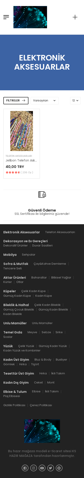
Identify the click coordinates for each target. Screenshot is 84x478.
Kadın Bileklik (12, 314)
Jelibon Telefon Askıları (23, 160)
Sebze (46, 332)
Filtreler (13, 100)
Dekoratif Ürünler (15, 246)
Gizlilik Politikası (14, 405)
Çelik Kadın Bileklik (47, 305)
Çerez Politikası (41, 405)
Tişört (35, 364)
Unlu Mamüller (42, 323)
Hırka (23, 364)
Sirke (59, 332)
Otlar (20, 282)
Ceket (38, 382)
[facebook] (25, 468)
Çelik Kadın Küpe (33, 291)
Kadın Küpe (43, 296)
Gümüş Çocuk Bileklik (18, 309)
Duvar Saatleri (42, 246)
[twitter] (50, 468)
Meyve (32, 332)
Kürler (7, 282)
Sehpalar (28, 255)
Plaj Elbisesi (11, 396)
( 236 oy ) (27, 172)
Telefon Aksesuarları (19, 156)
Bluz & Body (42, 360)
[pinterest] (59, 468)
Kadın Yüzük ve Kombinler (22, 351)
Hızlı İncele (21, 145)
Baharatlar (39, 277)
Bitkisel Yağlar (61, 277)
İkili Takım (58, 373)
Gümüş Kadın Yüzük (53, 346)
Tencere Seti (12, 268)
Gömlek (9, 364)
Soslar (8, 337)
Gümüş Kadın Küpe (17, 296)
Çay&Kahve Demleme (50, 264)
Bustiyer (61, 360)
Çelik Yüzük (26, 346)
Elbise (36, 391)
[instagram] (33, 468)
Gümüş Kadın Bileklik (53, 309)
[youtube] (42, 468)
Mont (50, 382)
